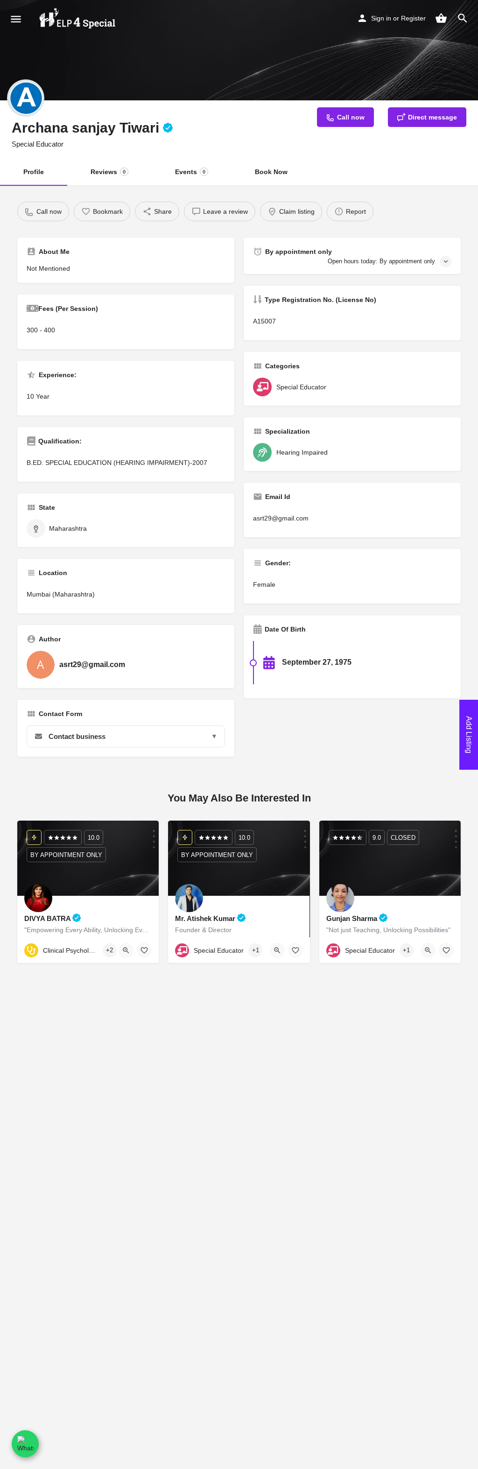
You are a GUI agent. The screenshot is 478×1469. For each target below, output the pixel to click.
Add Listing (469, 734)
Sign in (381, 18)
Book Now (271, 172)
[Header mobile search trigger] (463, 18)
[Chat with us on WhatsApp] (25, 1443)
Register (413, 18)
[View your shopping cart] (441, 18)
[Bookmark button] (144, 950)
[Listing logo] (25, 98)
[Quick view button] (126, 950)
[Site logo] (77, 18)
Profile (33, 172)
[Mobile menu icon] (15, 19)
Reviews (108, 172)
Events (190, 172)
